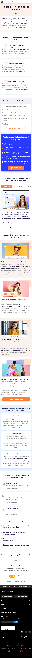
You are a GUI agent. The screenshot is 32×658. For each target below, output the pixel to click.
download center (8, 596)
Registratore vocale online (10, 1)
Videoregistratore (11, 483)
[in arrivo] (22, 632)
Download (17, 168)
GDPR (12, 645)
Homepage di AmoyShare (4, 586)
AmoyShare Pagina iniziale (7, 591)
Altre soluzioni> (16, 560)
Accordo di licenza (23, 643)
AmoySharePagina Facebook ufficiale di (26, 632)
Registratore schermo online (14, 495)
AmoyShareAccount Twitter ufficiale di (29, 632)
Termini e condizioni (7, 643)
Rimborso (23, 645)
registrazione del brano (24, 270)
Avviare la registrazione (16, 129)
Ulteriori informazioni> (12, 488)
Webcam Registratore (12, 509)
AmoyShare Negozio (22, 596)
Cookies (17, 645)
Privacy (16, 643)
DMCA (7, 645)
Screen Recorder (14, 586)
